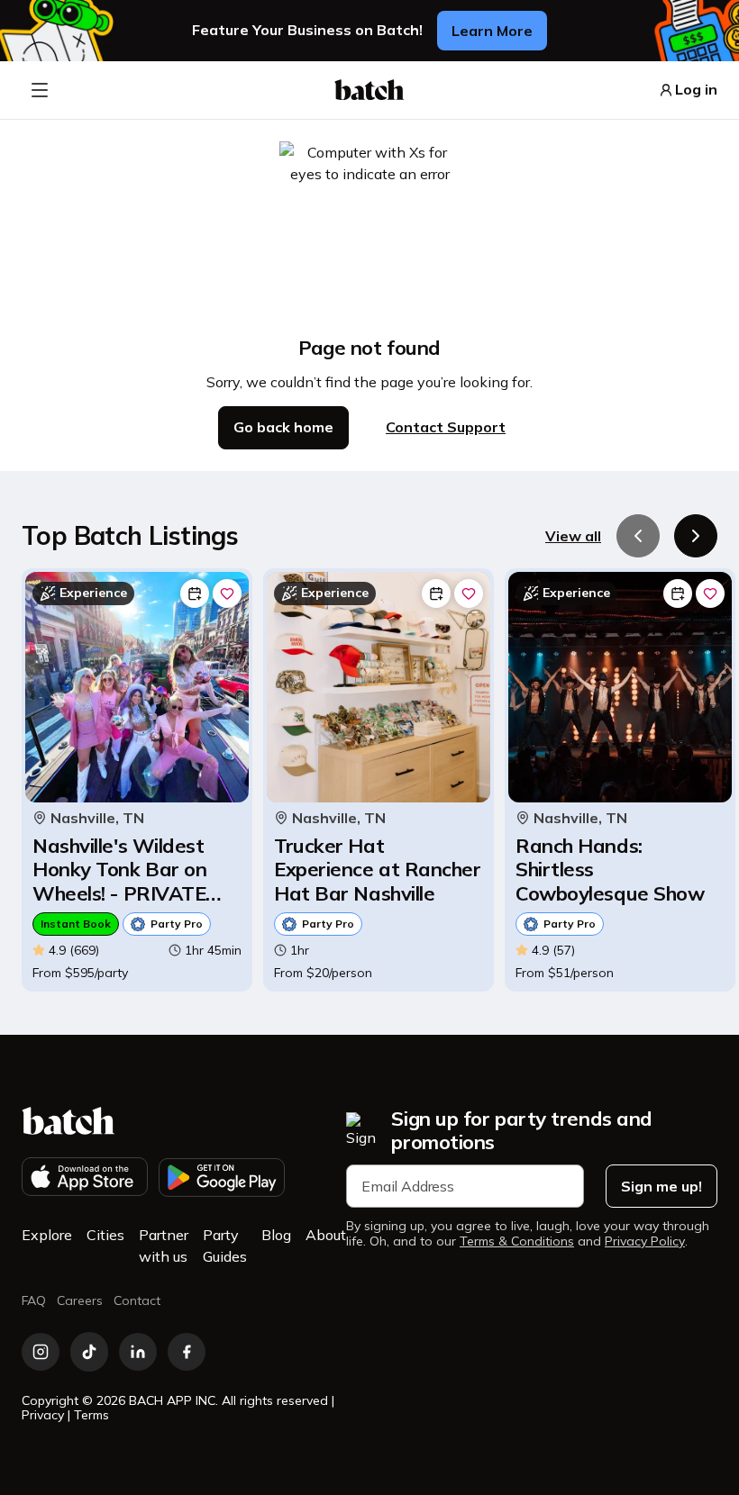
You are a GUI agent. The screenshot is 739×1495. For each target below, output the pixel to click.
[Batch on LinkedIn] (138, 1352)
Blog (276, 1235)
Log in (696, 89)
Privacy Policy (645, 1241)
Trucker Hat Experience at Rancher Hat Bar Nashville (377, 869)
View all (573, 536)
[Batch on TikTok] (89, 1352)
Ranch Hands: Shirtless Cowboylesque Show (609, 869)
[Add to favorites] (227, 593)
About (326, 1235)
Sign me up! (661, 1186)
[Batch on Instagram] (40, 1352)
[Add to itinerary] (194, 593)
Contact (137, 1300)
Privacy (43, 1415)
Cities (105, 1235)
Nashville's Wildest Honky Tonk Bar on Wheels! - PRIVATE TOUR (119, 869)
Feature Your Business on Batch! (307, 30)
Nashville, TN (97, 818)
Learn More (492, 31)
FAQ (34, 1300)
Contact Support (446, 427)
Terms (91, 1415)
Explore (47, 1235)
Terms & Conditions (517, 1241)
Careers (80, 1300)
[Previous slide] (638, 535)
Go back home (283, 427)
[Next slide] (695, 535)
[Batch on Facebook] (186, 1352)
